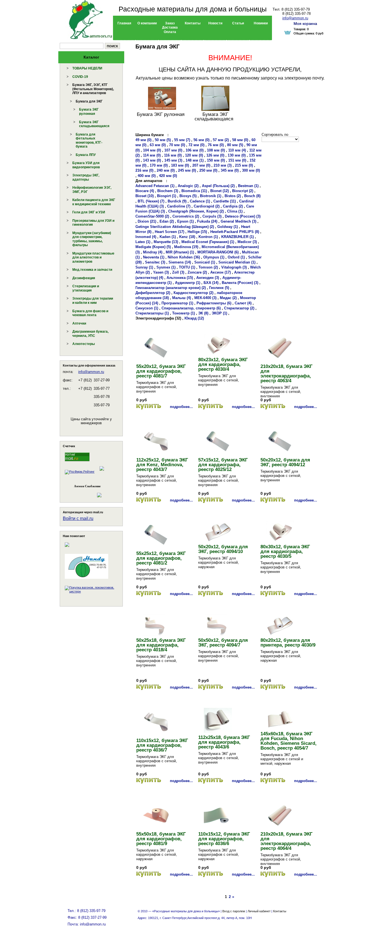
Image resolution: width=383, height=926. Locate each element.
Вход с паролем (233, 911)
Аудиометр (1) (187, 283)
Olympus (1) (213, 257)
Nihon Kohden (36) (184, 257)
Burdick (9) (177, 201)
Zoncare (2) (197, 272)
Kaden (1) (168, 237)
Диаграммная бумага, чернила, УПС (90, 334)
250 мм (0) (208, 170)
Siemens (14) (180, 262)
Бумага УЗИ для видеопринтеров (86, 165)
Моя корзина (305, 23)
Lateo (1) (142, 242)
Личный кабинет (259, 911)
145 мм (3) (173, 160)
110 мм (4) (237, 150)
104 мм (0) (152, 150)
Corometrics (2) (185, 216)
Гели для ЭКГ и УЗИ (88, 212)
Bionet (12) (219, 191)
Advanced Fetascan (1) (154, 186)
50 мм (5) (163, 140)
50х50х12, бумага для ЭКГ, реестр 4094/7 (223, 643)
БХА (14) (211, 283)
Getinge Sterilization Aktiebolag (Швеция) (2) (174, 227)
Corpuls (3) (212, 216)
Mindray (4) (152, 252)
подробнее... (181, 407)
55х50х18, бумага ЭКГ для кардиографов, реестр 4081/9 (161, 838)
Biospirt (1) (166, 196)
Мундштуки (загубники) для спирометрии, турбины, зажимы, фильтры (91, 239)
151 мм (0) (237, 160)
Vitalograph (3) (234, 267)
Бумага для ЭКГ (89, 101)
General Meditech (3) (238, 221)
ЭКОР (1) (219, 313)
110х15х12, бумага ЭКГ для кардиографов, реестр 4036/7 (162, 745)
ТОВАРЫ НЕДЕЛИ (87, 68)
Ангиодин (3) (207, 278)
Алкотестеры (83, 344)
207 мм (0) (201, 165)
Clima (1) (235, 211)
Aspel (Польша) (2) (218, 186)
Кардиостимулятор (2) (193, 293)
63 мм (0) (158, 145)
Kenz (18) (187, 237)
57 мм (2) (221, 140)
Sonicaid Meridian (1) (236, 262)
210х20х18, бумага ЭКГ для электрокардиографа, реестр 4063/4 (286, 373)
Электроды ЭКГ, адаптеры (85, 177)
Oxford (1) (236, 257)
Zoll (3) (178, 272)
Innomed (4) (145, 237)
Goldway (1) (227, 227)
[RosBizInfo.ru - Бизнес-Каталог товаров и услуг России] (83, 492)
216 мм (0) (144, 170)
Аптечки (79, 323)
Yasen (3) (161, 272)
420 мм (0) (168, 176)
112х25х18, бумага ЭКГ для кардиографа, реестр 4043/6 (224, 742)
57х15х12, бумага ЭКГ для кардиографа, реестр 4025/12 (223, 464)
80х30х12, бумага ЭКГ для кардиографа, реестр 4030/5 (285, 551)
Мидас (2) (228, 298)
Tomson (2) (208, 267)
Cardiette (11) (224, 201)
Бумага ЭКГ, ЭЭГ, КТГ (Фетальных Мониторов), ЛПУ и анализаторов (93, 89)
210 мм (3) (223, 165)
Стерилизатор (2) (239, 308)
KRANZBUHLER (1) (237, 237)
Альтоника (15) (180, 278)
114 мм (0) (152, 155)
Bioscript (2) (242, 191)
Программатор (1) (177, 303)
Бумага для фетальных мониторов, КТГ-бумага (89, 140)
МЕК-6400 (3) (205, 298)
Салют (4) (243, 303)
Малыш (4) (181, 298)
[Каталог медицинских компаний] (101, 471)
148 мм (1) (195, 160)
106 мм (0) (195, 150)
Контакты (279, 911)
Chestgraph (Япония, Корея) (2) (196, 211)
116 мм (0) (173, 155)
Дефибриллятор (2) (152, 293)
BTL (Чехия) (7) (151, 201)
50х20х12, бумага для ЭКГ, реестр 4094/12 (285, 462)
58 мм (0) (240, 140)
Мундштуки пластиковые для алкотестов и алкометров (93, 257)
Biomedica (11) (194, 191)
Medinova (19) (186, 247)
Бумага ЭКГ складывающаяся (94, 124)
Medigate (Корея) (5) (153, 247)
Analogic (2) (188, 186)
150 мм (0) (216, 160)
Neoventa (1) (153, 257)
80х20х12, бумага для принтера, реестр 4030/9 (287, 643)
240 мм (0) (166, 170)
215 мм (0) (244, 165)
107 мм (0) (173, 150)
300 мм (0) (251, 170)
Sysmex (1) (166, 267)
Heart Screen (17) (169, 232)
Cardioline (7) (178, 206)
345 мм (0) (230, 170)
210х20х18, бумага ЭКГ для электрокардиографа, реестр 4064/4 (286, 841)
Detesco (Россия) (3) (242, 216)
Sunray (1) (144, 267)
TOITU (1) (187, 267)
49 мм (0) (143, 140)
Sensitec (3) (155, 262)
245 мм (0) (187, 170)
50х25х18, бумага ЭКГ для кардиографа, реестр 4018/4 (161, 645)
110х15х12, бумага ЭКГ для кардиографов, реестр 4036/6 (224, 838)
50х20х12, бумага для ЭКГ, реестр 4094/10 (223, 549)
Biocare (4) (144, 191)
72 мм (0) (196, 145)
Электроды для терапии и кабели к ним (92, 301)
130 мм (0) (237, 155)
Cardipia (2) (233, 206)
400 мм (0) (147, 176)
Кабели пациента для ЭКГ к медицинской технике (93, 202)
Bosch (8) (252, 196)
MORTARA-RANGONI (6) (218, 252)
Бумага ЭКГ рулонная (89, 112)
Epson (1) (185, 221)
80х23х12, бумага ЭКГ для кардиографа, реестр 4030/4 (223, 364)
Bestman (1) (248, 186)
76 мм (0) (216, 145)
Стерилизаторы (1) (152, 313)
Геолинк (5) (219, 288)
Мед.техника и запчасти (92, 270)
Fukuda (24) (207, 221)
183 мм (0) (180, 165)
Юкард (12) (194, 318)
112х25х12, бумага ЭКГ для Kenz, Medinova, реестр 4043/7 (162, 464)
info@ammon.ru (91, 372)
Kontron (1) (208, 237)
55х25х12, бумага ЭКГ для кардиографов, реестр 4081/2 (161, 558)
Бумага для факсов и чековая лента (90, 313)
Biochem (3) (167, 191)
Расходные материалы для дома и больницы (193, 9)
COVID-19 (80, 77)
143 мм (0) (152, 160)
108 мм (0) (216, 150)
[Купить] (148, 406)
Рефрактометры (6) (214, 303)
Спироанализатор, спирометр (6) (191, 308)
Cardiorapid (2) (207, 206)
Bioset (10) (144, 196)
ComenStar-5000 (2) (152, 216)
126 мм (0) (215, 155)
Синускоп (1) (146, 308)
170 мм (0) (159, 165)
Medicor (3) (247, 242)
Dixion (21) (147, 221)
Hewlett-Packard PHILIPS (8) (234, 232)
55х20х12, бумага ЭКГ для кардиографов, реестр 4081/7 (161, 371)
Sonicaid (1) (204, 262)
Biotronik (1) (210, 196)
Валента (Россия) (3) (240, 283)
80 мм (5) (235, 145)
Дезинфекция (83, 278)
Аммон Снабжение (87, 486)
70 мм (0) (177, 145)
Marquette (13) (166, 242)
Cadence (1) (200, 201)
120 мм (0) (194, 155)
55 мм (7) (182, 140)
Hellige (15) (197, 232)
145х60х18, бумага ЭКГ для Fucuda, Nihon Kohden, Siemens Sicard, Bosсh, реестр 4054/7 (288, 741)
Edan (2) (167, 221)
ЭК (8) (203, 313)
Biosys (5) (188, 196)
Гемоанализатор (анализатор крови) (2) (170, 288)
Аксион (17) (220, 272)
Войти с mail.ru (78, 518)
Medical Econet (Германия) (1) (207, 242)
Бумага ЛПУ (86, 155)
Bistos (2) (233, 196)
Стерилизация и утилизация (85, 288)
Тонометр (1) (183, 313)
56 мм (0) (201, 140)
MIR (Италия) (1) (180, 252)
